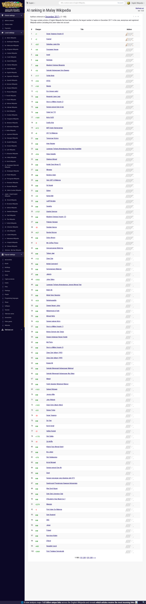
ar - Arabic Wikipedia (10, 38)
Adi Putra (49, 342)
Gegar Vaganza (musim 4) (55, 34)
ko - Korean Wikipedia (11, 146)
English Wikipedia (137, 3)
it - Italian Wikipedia (10, 130)
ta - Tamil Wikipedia (10, 215)
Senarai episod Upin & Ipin (55, 107)
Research (120, 3)
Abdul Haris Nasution (53, 295)
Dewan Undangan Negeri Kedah (56, 337)
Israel (48, 55)
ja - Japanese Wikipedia (11, 134)
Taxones (7, 310)
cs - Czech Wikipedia (10, 57)
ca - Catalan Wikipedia (11, 53)
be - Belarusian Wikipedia (12, 45)
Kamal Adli (49, 196)
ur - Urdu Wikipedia (10, 231)
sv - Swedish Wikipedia (11, 211)
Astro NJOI (50, 117)
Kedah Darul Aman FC (53, 164)
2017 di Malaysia (52, 133)
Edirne (48, 191)
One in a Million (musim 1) (54, 326)
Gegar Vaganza (51, 415)
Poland (48, 530)
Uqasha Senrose (51, 211)
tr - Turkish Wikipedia (10, 223)
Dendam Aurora (51, 227)
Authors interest (9, 20)
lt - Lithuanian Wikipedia (11, 153)
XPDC (48, 81)
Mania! (48, 379)
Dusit (48, 473)
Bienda (48, 86)
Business (7, 271)
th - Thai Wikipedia (10, 219)
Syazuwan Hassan (52, 49)
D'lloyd (48, 541)
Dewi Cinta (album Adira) (54, 405)
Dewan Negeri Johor (53, 306)
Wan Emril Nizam (52, 489)
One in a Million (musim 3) (54, 347)
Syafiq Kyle (50, 123)
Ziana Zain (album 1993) (54, 353)
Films (6, 286)
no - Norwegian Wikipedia (12, 171)
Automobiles (8, 260)
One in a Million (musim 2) (54, 102)
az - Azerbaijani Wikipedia (12, 41)
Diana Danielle (51, 154)
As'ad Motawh (51, 462)
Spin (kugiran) (50, 515)
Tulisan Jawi (50, 253)
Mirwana (49, 170)
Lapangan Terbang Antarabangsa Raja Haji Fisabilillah (63, 149)
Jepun (48, 525)
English (31, 3)
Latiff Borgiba (50, 201)
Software (7, 306)
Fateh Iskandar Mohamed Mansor (57, 384)
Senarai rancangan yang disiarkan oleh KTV (60, 478)
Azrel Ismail (50, 426)
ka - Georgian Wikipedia (11, 138)
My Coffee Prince (52, 243)
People (7, 294)
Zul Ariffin (49, 441)
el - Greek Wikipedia (10, 68)
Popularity (7, 28)
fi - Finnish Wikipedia (10, 95)
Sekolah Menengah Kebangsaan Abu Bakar (60, 374)
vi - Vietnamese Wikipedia (12, 238)
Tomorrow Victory (52, 138)
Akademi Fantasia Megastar (55, 65)
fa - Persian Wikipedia (11, 92)
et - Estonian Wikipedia (11, 84)
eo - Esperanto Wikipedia (11, 76)
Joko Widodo (50, 400)
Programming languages (11, 298)
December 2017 (52, 16)
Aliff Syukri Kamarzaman (54, 128)
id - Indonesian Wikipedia (12, 126)
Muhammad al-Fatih (52, 311)
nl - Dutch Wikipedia (10, 161)
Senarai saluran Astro (53, 321)
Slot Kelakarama (51, 457)
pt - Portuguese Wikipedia (12, 178)
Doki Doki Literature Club (54, 494)
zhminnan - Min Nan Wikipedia (13, 250)
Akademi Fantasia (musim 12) (56, 217)
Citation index (9, 24)
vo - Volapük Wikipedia (11, 242)
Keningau (49, 60)
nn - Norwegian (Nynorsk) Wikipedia (12, 166)
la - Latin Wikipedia (10, 150)
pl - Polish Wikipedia (10, 175)
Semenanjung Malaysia (53, 269)
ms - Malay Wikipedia (10, 157)
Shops (6, 302)
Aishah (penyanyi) (52, 264)
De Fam (49, 421)
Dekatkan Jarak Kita (53, 44)
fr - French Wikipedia (10, 99)
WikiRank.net (140, 8)
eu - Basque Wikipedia (11, 88)
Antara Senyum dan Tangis (55, 332)
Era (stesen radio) (52, 91)
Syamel (48, 39)
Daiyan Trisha (50, 410)
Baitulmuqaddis (51, 300)
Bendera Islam (51, 175)
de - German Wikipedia (11, 65)
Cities (6, 275)
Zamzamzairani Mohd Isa (54, 248)
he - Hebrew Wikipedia (11, 107)
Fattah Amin (50, 76)
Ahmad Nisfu (50, 316)
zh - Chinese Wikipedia (11, 246)
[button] (133, 16)
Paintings (7, 290)
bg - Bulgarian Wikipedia (11, 49)
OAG (47, 520)
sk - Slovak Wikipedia (11, 200)
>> (95, 558)
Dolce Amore (50, 238)
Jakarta (48, 274)
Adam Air (49, 290)
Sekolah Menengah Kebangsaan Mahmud (59, 368)
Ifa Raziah (49, 185)
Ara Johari (49, 452)
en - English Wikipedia (11, 72)
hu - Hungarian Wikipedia (12, 119)
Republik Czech (51, 546)
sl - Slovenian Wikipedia (11, 204)
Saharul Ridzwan (51, 389)
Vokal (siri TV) (51, 112)
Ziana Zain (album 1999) (54, 358)
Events (6, 283)
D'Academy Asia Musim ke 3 (55, 499)
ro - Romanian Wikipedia (11, 182)
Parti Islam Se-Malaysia (54, 509)
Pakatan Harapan (52, 222)
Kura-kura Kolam (51, 536)
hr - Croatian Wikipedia (11, 115)
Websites (7, 325)
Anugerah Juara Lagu (53, 96)
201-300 (90, 558)
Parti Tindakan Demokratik (55, 551)
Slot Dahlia (49, 436)
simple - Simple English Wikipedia (11, 195)
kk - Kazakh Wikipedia (11, 142)
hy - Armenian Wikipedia (11, 123)
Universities (8, 317)
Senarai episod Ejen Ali (54, 468)
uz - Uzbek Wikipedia (10, 234)
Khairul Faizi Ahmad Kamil (54, 447)
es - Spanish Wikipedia (11, 80)
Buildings (7, 267)
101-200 (83, 558)
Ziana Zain (49, 259)
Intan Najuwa (50, 144)
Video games (8, 321)
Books (6, 263)
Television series (9, 313)
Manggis (49, 504)
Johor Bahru (50, 279)
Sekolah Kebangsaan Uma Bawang (57, 70)
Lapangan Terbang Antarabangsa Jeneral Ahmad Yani (63, 285)
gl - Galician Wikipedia (11, 103)
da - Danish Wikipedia (11, 61)
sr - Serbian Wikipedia (11, 207)
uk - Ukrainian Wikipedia (11, 227)
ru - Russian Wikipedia (11, 186)
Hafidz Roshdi (51, 431)
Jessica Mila (50, 394)
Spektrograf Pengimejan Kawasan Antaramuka (61, 483)
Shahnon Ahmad (51, 159)
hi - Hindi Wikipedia (10, 111)
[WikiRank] (12, 4)
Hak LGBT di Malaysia (53, 180)
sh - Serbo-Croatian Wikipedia (13, 190)
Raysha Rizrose (51, 232)
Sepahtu (49, 206)
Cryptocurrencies (9, 279)
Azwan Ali (49, 363)
